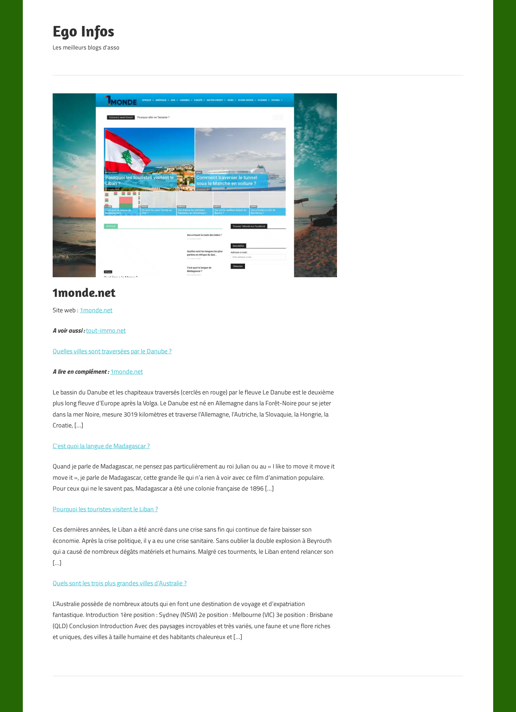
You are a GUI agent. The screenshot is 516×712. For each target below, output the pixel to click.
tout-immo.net (106, 330)
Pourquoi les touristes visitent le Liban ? (105, 509)
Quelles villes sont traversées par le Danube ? (112, 351)
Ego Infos (83, 30)
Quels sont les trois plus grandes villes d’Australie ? (120, 583)
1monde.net (96, 310)
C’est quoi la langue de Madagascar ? (101, 446)
